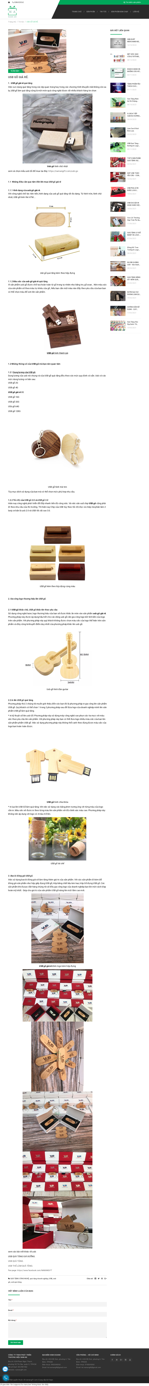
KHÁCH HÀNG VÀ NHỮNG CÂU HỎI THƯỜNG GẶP (133, 71)
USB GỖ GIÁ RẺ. (18, 77)
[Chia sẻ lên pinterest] (102, 1279)
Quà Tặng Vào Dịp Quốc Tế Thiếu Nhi (132, 324)
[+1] (105, 1279)
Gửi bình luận (15, 1342)
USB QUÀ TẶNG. (15, 1261)
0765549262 (90, 1364)
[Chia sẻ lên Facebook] (96, 1279)
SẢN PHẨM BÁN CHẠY (119, 12)
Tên (10, 1300)
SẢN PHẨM (90, 12)
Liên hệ (136, 12)
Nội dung (12, 1320)
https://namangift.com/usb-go (63, 171)
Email (11, 1310)
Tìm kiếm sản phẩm (133, 2)
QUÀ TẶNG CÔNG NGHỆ (19, 1279)
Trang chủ (76, 12)
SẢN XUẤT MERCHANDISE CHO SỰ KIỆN (133, 41)
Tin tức (103, 12)
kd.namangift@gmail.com (57, 1367)
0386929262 (19, 2)
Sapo (51, 1380)
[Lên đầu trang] (142, 1383)
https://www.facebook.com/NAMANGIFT (34, 1270)
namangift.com (21, 1370)
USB (50, 1279)
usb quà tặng (16, 1282)
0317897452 (22, 1367)
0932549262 (56, 1364)
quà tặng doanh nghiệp (39, 1279)
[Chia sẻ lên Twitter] (99, 1279)
